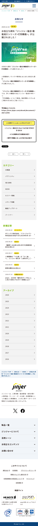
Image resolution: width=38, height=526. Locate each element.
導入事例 (8, 183)
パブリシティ (9, 176)
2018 (7, 346)
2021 (7, 327)
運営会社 (5, 470)
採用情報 (18, 483)
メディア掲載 (9, 202)
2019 (7, 340)
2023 (7, 314)
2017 (7, 353)
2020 (7, 334)
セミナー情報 (9, 196)
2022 (7, 321)
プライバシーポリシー (27, 470)
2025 (7, 301)
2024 (7, 308)
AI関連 (7, 170)
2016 (7, 359)
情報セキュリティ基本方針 (18, 474)
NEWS (13, 26)
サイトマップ (30, 478)
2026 (7, 295)
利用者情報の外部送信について (13, 478)
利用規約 (15, 470)
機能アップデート (11, 208)
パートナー (9, 215)
